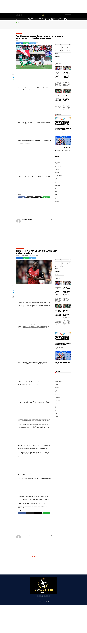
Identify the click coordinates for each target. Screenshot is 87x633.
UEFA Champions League (40, 19)
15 (62, 48)
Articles (56, 159)
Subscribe (68, 15)
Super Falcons (58, 401)
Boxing (56, 194)
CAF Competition (19, 33)
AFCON (56, 94)
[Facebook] (13, 73)
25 (69, 50)
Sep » (57, 53)
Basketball (56, 192)
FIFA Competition (47, 19)
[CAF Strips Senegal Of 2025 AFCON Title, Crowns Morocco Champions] (67, 68)
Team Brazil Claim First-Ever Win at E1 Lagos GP (62, 148)
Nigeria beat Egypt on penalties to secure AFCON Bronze (66, 98)
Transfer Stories (57, 182)
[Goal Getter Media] (43, 15)
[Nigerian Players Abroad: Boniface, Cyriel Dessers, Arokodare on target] (34, 272)
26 (55, 51)
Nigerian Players (53, 19)
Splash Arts (48, 601)
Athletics (56, 191)
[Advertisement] (27, 6)
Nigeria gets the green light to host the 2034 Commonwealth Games (63, 129)
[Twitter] (13, 75)
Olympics (56, 188)
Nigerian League (57, 176)
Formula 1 (56, 195)
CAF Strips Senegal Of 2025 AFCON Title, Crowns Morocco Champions (66, 75)
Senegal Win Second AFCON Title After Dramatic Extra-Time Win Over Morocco (58, 98)
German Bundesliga (58, 385)
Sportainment (57, 201)
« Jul (55, 53)
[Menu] (16, 19)
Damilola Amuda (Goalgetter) (23, 40)
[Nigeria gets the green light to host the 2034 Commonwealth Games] (63, 121)
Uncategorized (57, 417)
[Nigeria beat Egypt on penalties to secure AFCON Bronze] (67, 91)
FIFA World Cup (58, 169)
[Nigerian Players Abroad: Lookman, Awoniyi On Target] (58, 68)
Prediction (56, 200)
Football (56, 160)
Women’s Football (59, 19)
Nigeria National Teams (31, 19)
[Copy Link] (13, 82)
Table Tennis (57, 197)
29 (62, 51)
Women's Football (57, 185)
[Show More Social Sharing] (37, 43)
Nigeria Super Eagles (59, 175)
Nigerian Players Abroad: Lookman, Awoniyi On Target (58, 75)
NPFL (56, 178)
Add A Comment (34, 556)
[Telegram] (13, 77)
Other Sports (65, 19)
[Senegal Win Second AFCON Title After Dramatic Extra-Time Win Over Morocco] (58, 91)
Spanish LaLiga (57, 181)
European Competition (58, 166)
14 (60, 48)
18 (69, 48)
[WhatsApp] (13, 80)
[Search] (70, 19)
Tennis (56, 198)
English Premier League (58, 165)
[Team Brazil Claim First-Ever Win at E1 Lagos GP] (63, 140)
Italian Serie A (57, 172)
